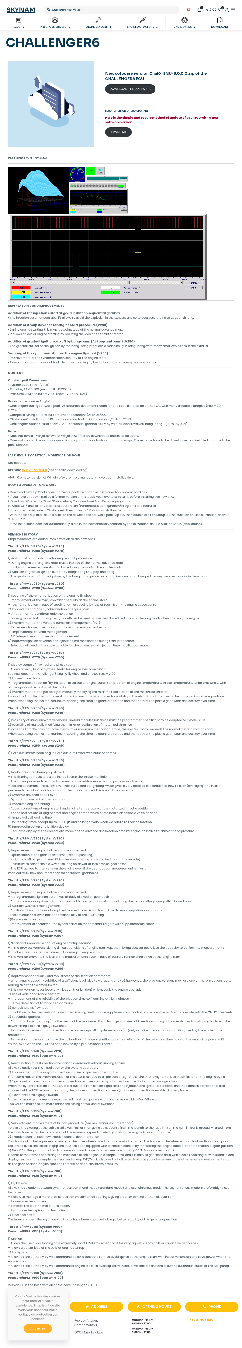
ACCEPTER (37, 1328)
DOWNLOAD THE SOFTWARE (130, 89)
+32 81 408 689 (201, 1320)
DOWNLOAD (118, 132)
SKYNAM (21, 10)
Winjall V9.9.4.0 (34, 470)
